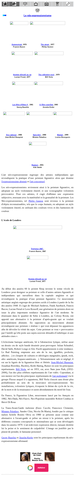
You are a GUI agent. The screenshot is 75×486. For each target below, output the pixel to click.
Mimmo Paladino (10, 411)
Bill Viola (21, 369)
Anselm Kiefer (26, 437)
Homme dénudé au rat (22, 75)
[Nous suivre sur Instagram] (44, 479)
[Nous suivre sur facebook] (30, 479)
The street (45, 44)
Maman (60, 135)
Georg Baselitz (8, 437)
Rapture (35, 165)
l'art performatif (59, 376)
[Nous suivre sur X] (37, 479)
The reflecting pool (46, 75)
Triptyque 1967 (37, 249)
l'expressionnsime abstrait (14, 181)
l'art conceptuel (37, 181)
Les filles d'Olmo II (20, 105)
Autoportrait (17, 44)
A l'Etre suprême (46, 105)
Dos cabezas (11, 135)
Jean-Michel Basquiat (62, 362)
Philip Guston (36, 201)
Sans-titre (37, 135)
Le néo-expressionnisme (37, 15)
